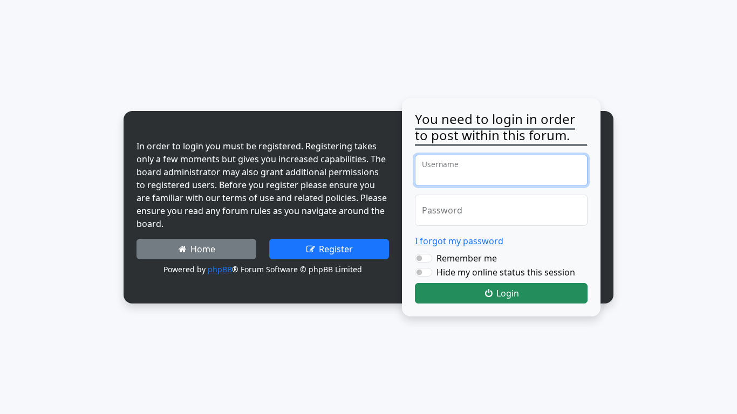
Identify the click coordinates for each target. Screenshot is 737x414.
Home (201, 249)
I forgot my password (459, 241)
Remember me (466, 258)
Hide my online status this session (505, 272)
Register (335, 249)
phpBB (220, 269)
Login (506, 293)
